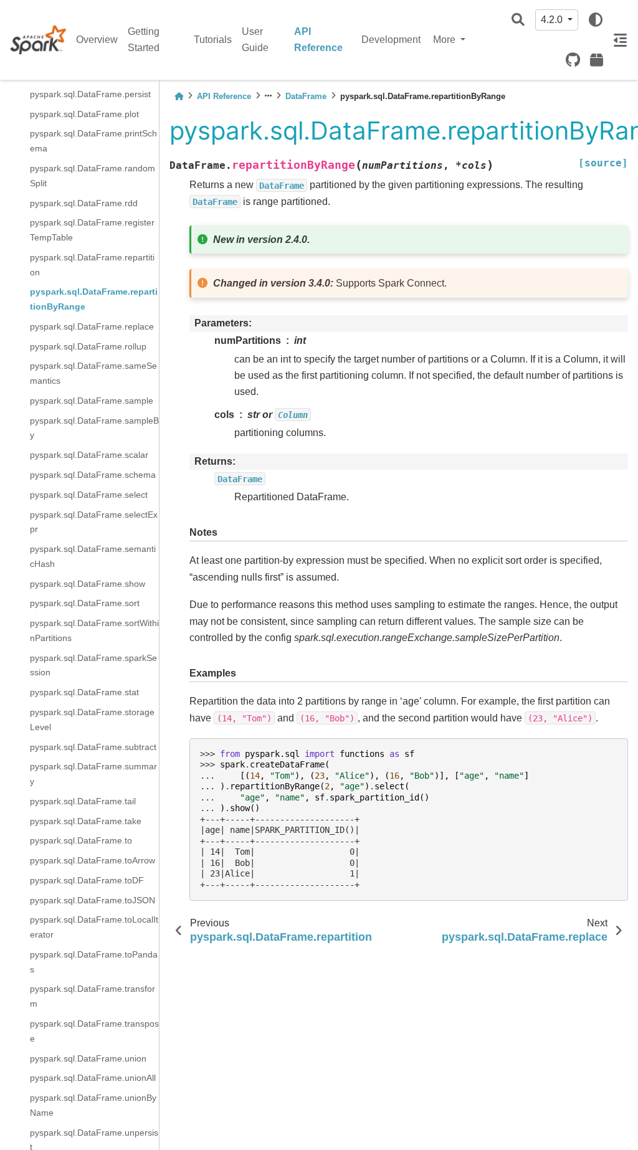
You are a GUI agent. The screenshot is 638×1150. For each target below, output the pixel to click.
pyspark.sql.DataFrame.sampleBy (94, 428)
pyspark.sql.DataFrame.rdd (84, 203)
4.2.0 (553, 19)
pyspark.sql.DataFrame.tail (83, 801)
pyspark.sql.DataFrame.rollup (88, 346)
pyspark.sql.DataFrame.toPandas (94, 961)
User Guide (255, 39)
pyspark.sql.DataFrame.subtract (93, 747)
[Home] (178, 96)
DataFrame (305, 96)
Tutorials (213, 39)
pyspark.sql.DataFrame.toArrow (92, 860)
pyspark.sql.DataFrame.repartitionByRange (94, 299)
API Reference (318, 39)
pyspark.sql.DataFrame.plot (84, 114)
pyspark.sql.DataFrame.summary (93, 773)
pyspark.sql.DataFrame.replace (92, 326)
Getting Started (144, 39)
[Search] (518, 20)
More (445, 39)
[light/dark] (595, 19)
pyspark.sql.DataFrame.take (85, 821)
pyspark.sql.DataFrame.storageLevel (92, 719)
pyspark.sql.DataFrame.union (88, 1058)
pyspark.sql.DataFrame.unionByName (93, 1105)
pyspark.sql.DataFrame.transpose (94, 1031)
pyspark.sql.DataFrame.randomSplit (92, 175)
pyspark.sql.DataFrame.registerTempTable (92, 229)
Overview (97, 39)
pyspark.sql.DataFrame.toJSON (92, 900)
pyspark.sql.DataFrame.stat (84, 692)
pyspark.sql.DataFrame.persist (90, 94)
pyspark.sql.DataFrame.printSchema (93, 140)
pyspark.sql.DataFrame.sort (85, 603)
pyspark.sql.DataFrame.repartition (92, 264)
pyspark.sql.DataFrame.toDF (87, 880)
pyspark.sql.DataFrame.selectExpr (94, 522)
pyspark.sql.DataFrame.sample (91, 401)
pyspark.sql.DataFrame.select (89, 495)
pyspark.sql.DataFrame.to (81, 840)
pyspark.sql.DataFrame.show (87, 584)
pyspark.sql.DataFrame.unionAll (93, 1078)
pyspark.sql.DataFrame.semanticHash (93, 556)
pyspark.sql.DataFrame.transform (92, 996)
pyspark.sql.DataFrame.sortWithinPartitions (94, 630)
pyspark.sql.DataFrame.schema (93, 475)
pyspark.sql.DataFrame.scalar (89, 455)
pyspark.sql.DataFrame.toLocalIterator (94, 927)
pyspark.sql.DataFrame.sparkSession (93, 665)
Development (391, 39)
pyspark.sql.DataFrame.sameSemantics (93, 373)
